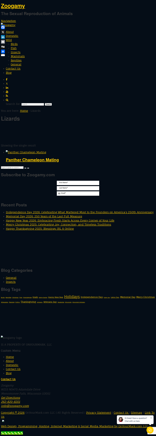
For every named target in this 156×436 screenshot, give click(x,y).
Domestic (12, 35)
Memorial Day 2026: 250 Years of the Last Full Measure (44, 216)
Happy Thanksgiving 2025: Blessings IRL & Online (40, 228)
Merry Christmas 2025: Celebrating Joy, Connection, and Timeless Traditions (58, 224)
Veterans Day (50, 302)
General (16, 64)
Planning (12, 302)
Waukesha (61, 302)
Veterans (40, 302)
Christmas (15, 297)
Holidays (72, 296)
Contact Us (13, 68)
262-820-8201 (10, 401)
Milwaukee (4, 302)
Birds (14, 44)
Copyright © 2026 (12, 412)
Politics (17, 302)
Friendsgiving (27, 297)
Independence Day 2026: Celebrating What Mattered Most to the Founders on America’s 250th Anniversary (80, 212)
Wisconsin (68, 302)
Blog (9, 72)
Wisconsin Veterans (78, 302)
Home (24, 110)
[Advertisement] (29, 126)
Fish (14, 48)
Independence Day (92, 297)
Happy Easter (43, 297)
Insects (15, 52)
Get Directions (10, 397)
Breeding (8, 297)
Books (3, 297)
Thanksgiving (28, 301)
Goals (35, 297)
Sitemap (136, 412)
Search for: (13, 104)
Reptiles (16, 60)
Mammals (18, 56)
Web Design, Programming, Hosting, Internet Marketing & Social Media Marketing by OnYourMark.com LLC (74, 426)
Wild (9, 40)
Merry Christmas (145, 297)
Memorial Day (127, 297)
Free (20, 297)
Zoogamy (13, 5)
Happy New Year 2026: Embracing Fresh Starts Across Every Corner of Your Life (60, 220)
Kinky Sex (107, 297)
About (10, 31)
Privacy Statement (98, 412)
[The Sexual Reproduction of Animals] (8, 25)
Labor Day (115, 297)
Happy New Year (55, 297)
